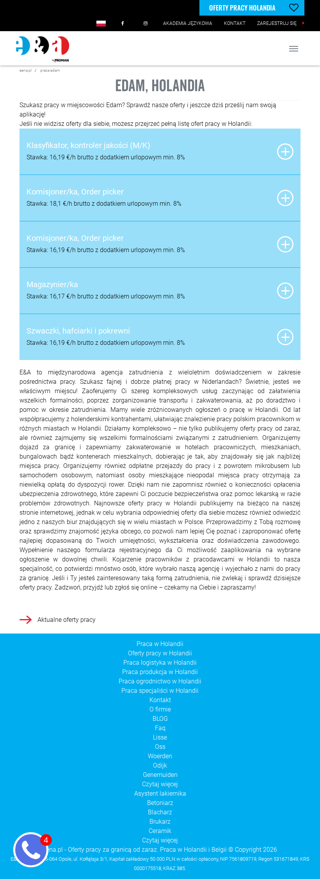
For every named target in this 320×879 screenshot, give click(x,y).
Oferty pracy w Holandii (160, 653)
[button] (101, 23)
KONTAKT (234, 23)
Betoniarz (160, 803)
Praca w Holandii (160, 644)
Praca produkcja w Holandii (160, 672)
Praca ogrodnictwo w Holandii (160, 681)
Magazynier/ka (52, 284)
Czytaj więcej (160, 784)
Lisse (160, 737)
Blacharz (160, 812)
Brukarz (160, 821)
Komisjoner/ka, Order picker (75, 191)
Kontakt (160, 700)
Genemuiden (160, 774)
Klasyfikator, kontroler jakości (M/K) (88, 145)
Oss (160, 746)
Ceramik (160, 831)
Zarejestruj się (277, 23)
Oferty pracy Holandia (242, 7)
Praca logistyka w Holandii (160, 662)
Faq (160, 728)
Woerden (160, 756)
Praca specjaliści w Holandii (160, 690)
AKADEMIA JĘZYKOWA (187, 23)
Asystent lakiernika (160, 793)
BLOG (160, 718)
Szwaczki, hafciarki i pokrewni (78, 330)
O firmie (160, 709)
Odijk (160, 765)
